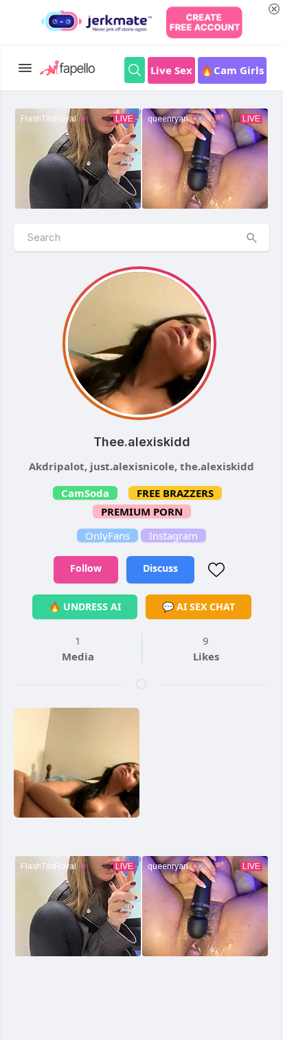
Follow (86, 568)
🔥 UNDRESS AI (85, 606)
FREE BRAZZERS (175, 493)
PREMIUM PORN (142, 511)
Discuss (160, 568)
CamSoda (85, 493)
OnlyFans (107, 535)
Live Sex (171, 70)
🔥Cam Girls (232, 70)
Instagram (173, 535)
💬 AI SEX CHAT (198, 606)
